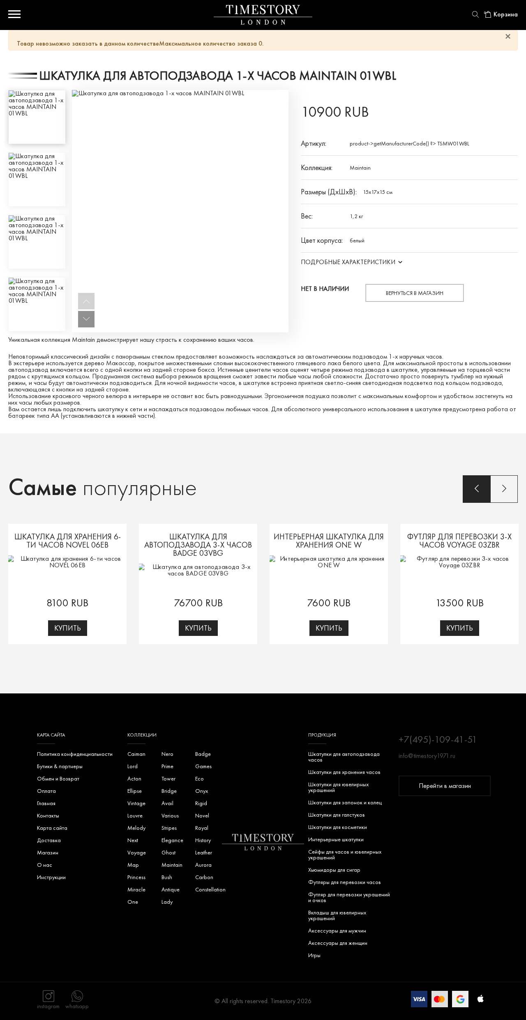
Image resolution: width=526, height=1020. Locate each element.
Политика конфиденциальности (75, 754)
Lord (132, 766)
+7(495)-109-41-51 (438, 739)
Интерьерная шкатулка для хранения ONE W (329, 540)
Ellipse (134, 790)
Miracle (136, 889)
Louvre (135, 815)
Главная (46, 803)
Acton (134, 778)
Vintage (136, 803)
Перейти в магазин (445, 785)
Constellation (210, 889)
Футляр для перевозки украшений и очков (349, 897)
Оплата (46, 790)
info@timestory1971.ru (427, 756)
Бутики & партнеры (60, 766)
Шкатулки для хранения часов (344, 772)
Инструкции (51, 877)
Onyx (201, 790)
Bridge (169, 790)
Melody (136, 827)
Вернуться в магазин (414, 293)
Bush (166, 877)
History (203, 840)
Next (132, 840)
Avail (167, 803)
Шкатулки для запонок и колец (345, 802)
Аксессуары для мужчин (337, 930)
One (132, 901)
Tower (168, 778)
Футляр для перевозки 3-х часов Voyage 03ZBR (459, 540)
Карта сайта (52, 827)
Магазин (47, 852)
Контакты (48, 815)
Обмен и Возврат (58, 778)
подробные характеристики (348, 262)
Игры (314, 955)
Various (170, 815)
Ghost (168, 852)
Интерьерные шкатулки (336, 839)
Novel (202, 815)
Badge (203, 754)
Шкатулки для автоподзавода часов (344, 756)
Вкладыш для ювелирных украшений (337, 915)
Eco (199, 778)
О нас (44, 864)
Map (133, 864)
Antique (170, 889)
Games (203, 766)
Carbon (204, 877)
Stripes (169, 827)
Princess (136, 877)
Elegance (172, 840)
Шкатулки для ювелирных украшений (338, 787)
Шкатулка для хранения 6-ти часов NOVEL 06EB (67, 540)
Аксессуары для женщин (337, 942)
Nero (167, 754)
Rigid (201, 803)
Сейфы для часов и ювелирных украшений (344, 854)
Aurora (203, 864)
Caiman (136, 754)
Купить (67, 628)
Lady (167, 901)
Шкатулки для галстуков (336, 814)
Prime (167, 766)
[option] (37, 117)
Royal (201, 827)
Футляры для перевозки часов (344, 882)
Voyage (136, 852)
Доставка (49, 840)
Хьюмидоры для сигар (334, 869)
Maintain (360, 167)
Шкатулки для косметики (337, 827)
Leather (203, 852)
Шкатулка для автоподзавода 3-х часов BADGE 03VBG (198, 544)
